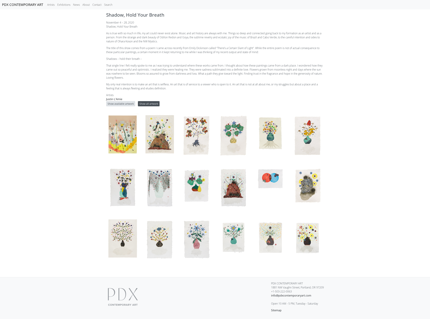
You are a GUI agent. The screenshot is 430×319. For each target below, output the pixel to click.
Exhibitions (63, 5)
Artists (51, 5)
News (76, 5)
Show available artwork (121, 103)
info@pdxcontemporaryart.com (291, 295)
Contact (96, 5)
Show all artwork (148, 103)
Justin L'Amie (114, 99)
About (86, 5)
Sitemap (276, 310)
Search (108, 5)
